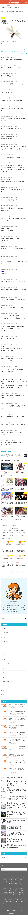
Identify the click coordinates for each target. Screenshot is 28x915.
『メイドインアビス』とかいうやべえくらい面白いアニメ (17, 840)
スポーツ (3, 655)
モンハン (10, 5)
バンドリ (16, 892)
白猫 (3, 901)
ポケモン (16, 894)
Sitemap (10, 907)
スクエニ (4, 888)
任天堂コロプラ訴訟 (20, 897)
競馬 (7, 901)
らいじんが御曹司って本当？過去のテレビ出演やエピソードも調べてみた (17, 783)
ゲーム (6, 5)
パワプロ (22, 892)
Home (5, 907)
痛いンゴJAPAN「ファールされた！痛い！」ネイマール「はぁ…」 (17, 814)
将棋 (2, 677)
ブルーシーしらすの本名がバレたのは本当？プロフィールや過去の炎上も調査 (17, 798)
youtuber (4, 879)
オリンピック (18, 883)
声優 (2, 672)
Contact (22, 907)
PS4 (17, 877)
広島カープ (19, 899)
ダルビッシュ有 (13, 890)
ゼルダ (21, 888)
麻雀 (3, 903)
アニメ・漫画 (4, 632)
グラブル (16, 885)
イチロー (11, 883)
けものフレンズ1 (22, 879)
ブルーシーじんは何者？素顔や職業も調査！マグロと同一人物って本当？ (17, 790)
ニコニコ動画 (5, 892)
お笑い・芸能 (4, 641)
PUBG (22, 877)
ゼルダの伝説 (5, 890)
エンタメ (3, 637)
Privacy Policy (17, 907)
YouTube (3, 628)
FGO (3, 877)
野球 (2, 694)
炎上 (24, 899)
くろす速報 (11, 913)
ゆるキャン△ (5, 883)
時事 (2, 690)
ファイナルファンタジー (7, 894)
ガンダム (10, 885)
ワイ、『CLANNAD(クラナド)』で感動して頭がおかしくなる (16, 834)
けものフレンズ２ (6, 881)
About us (8, 910)
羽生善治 (12, 901)
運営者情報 (20, 910)
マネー (3, 668)
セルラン (16, 888)
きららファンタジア (12, 879)
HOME (3, 5)
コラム (3, 650)
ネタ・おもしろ (5, 663)
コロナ (21, 885)
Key (13, 877)
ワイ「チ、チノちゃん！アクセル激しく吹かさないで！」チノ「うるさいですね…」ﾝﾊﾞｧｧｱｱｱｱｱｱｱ (17, 806)
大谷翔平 (4, 899)
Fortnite (8, 877)
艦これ (18, 901)
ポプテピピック (23, 894)
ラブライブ (5, 897)
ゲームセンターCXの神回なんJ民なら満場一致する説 (16, 827)
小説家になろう (5, 681)
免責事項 (14, 910)
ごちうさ (13, 881)
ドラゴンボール (21, 890)
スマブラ (10, 888)
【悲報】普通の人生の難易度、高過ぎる (17, 821)
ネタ (11, 892)
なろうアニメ (20, 881)
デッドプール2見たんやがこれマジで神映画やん (16, 846)
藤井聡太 (23, 901)
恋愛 (2, 686)
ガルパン (4, 885)
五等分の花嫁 (11, 897)
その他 (3, 659)
